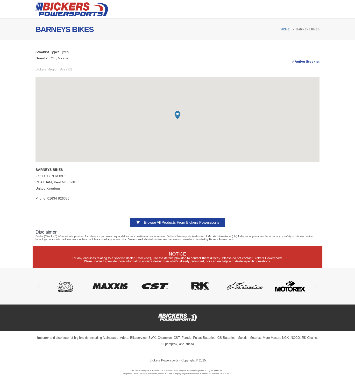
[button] (177, 115)
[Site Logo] (72, 9)
